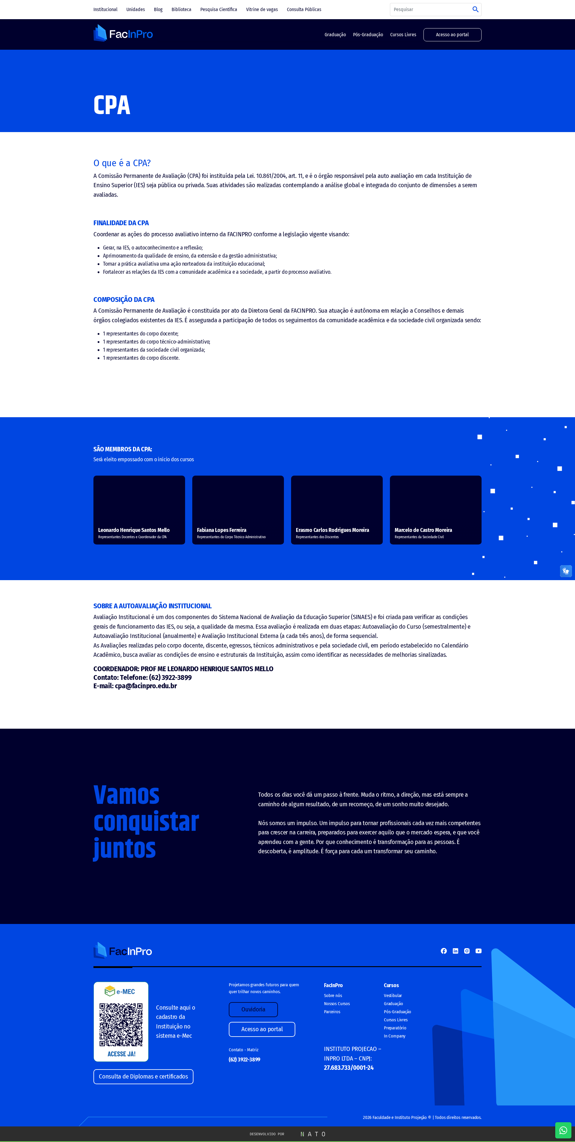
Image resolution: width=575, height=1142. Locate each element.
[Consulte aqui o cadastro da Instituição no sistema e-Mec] (121, 1021)
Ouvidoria (253, 1009)
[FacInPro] (123, 33)
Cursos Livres (403, 34)
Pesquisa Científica (218, 9)
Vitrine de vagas (262, 9)
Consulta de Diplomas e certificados (143, 1076)
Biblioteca (181, 9)
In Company (394, 1036)
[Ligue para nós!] (563, 1130)
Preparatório (395, 1028)
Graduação (335, 34)
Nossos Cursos (337, 1003)
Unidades (135, 9)
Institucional (105, 9)
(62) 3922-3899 (244, 1059)
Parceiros (332, 1011)
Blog (158, 9)
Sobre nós (333, 995)
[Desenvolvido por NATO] (287, 1134)
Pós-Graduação (368, 34)
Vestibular (393, 995)
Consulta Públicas (304, 9)
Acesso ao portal (452, 34)
